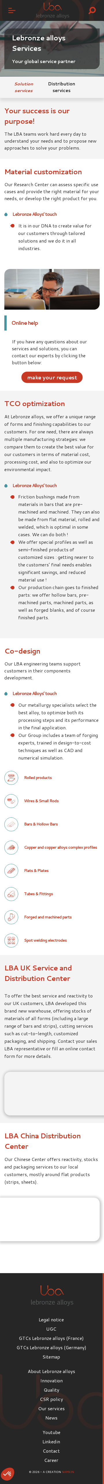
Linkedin (51, 1441)
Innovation (51, 1380)
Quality (51, 1389)
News (51, 1417)
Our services (51, 1408)
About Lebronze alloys (51, 1371)
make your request (52, 377)
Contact (51, 1450)
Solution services (23, 87)
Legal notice (51, 1319)
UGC (51, 1328)
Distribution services (61, 87)
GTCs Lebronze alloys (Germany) (51, 1347)
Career (51, 1460)
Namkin (68, 1472)
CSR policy (51, 1399)
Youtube (51, 1432)
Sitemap (51, 1356)
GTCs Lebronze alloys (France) (51, 1338)
